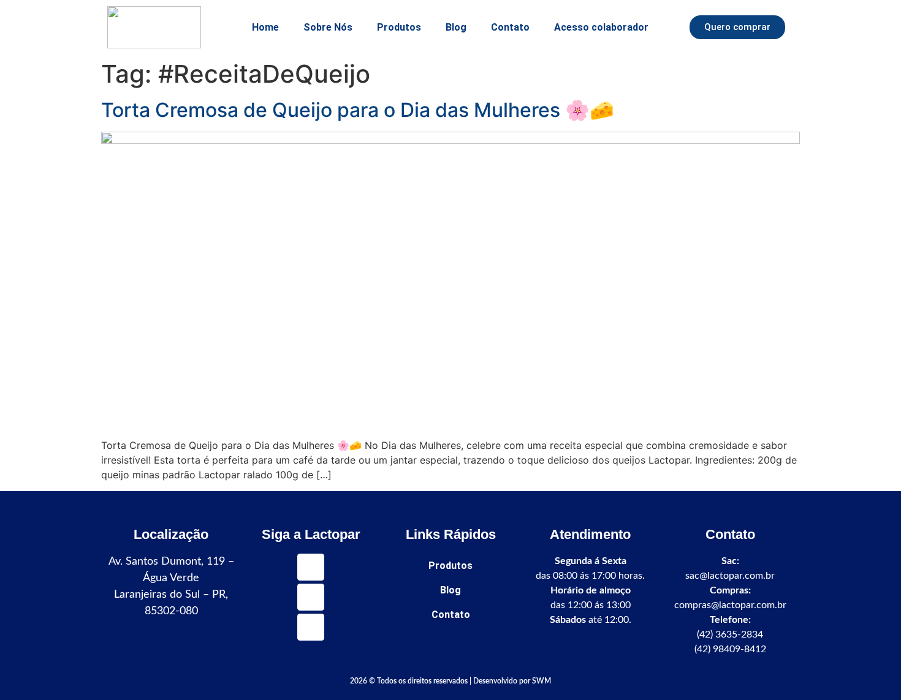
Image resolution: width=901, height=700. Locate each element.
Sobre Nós (327, 27)
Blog (456, 27)
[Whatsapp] (310, 567)
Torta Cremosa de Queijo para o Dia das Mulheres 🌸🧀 (357, 110)
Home (265, 27)
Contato (510, 27)
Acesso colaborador (601, 27)
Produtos (399, 27)
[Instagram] (310, 597)
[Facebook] (310, 627)
